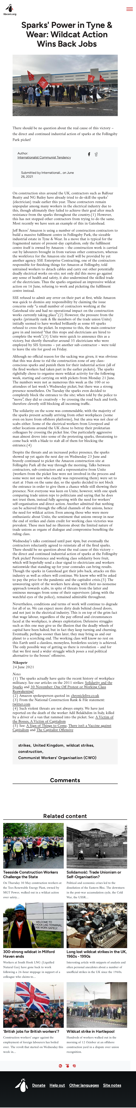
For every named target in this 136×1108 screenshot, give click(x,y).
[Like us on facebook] (60, 1066)
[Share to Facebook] (89, 154)
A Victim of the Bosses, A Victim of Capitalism (63, 719)
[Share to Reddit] (96, 154)
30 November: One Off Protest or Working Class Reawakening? (59, 689)
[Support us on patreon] (67, 1066)
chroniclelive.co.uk (85, 695)
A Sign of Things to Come (46, 725)
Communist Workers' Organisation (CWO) (57, 758)
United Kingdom (48, 745)
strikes (24, 745)
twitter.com (21, 704)
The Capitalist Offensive (54, 730)
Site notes (112, 1085)
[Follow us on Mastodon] (74, 1066)
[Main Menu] (128, 9)
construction (30, 751)
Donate (38, 1085)
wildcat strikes (79, 745)
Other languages (84, 1085)
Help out (57, 1085)
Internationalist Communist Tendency (44, 157)
